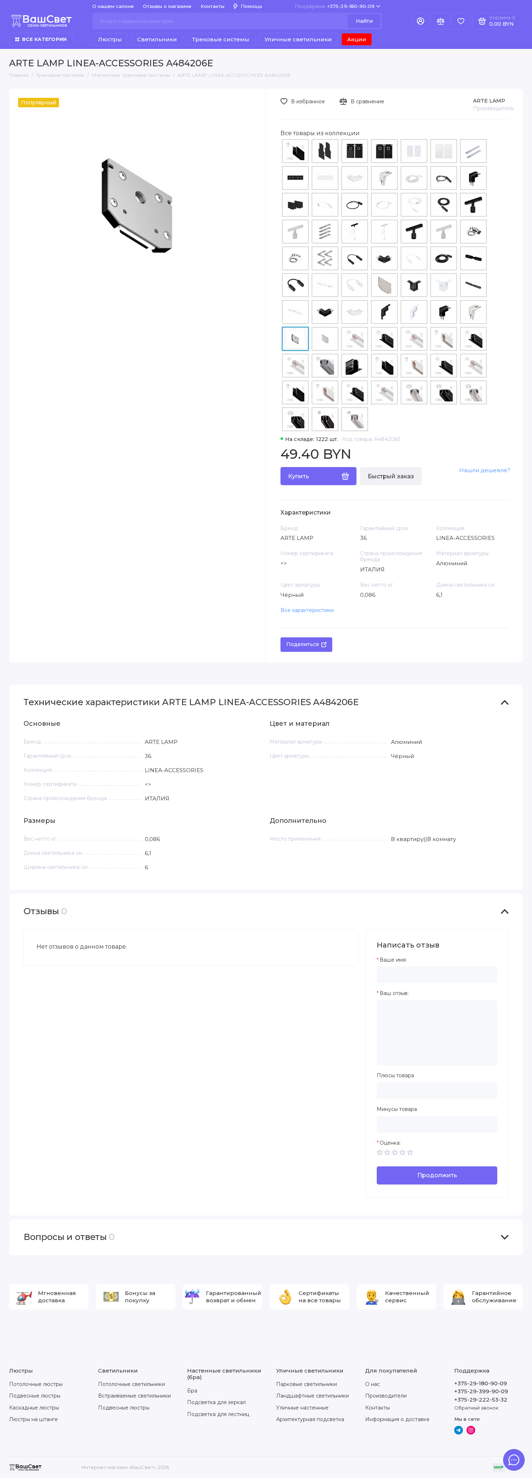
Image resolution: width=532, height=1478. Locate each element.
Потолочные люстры (36, 1384)
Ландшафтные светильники (312, 1395)
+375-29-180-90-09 (335, 6)
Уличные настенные (302, 1407)
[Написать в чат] (514, 1460)
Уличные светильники (298, 39)
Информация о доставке (397, 1419)
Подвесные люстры (34, 1395)
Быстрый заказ (391, 476)
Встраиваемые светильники (134, 1395)
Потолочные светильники (131, 1384)
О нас (372, 1384)
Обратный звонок (476, 1408)
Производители (386, 1395)
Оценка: (390, 1143)
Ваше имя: (393, 960)
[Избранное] (460, 21)
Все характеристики (307, 610)
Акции (356, 39)
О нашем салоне (113, 6)
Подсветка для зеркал (216, 1402)
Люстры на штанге (33, 1419)
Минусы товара (397, 1109)
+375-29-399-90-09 (481, 1391)
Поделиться (302, 644)
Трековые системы (220, 39)
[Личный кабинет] (420, 21)
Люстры (110, 39)
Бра (192, 1390)
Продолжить (437, 1175)
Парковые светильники (306, 1384)
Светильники (157, 39)
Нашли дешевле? (484, 470)
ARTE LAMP (489, 100)
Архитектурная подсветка (310, 1419)
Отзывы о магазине (167, 6)
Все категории (44, 39)
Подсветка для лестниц (218, 1414)
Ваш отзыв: (394, 993)
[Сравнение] (440, 21)
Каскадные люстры (34, 1407)
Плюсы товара (395, 1076)
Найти (364, 21)
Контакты (212, 6)
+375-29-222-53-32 (480, 1399)
